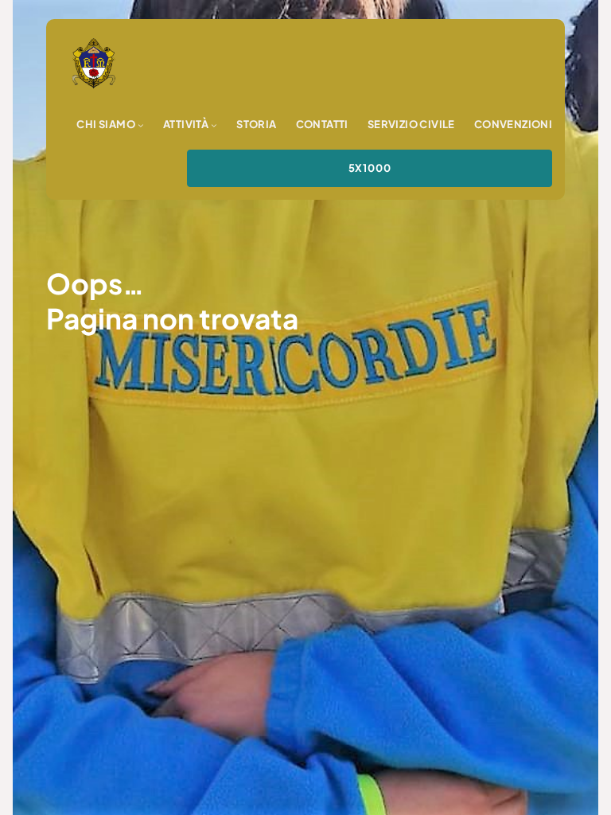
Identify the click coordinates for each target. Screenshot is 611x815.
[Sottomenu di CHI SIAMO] (141, 125)
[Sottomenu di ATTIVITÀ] (214, 125)
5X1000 (369, 168)
